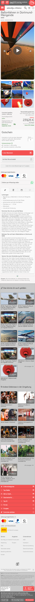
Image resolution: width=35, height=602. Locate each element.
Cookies (15, 594)
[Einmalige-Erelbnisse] (17, 564)
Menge (29, 137)
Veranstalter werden (5, 548)
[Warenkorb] (29, 8)
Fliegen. (27, 231)
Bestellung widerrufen (6, 551)
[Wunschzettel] (33, 8)
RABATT (31, 4)
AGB (24, 539)
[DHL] (4, 530)
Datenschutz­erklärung (28, 545)
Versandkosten (27, 123)
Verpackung (3, 542)
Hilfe (2, 545)
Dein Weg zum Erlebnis (6, 539)
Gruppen (14, 542)
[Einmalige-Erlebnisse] (14, 8)
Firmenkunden (15, 539)
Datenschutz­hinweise (28, 548)
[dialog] (17, 597)
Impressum (25, 542)
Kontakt (3, 554)
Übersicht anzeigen (13, 530)
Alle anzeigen (28, 366)
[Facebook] (33, 570)
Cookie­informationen (28, 551)
